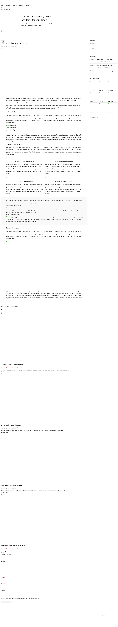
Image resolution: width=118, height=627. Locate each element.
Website (3, 590)
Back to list (3, 308)
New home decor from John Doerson (13, 546)
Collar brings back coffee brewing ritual (105, 71)
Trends (9, 303)
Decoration (4, 362)
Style (6, 303)
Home (2, 38)
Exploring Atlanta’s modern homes (12, 365)
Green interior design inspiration (11, 425)
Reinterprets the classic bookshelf (12, 485)
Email (3, 583)
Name (3, 577)
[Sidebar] (1, 625)
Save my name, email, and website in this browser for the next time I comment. (20, 598)
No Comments (107, 61)
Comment (3, 561)
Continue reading (5, 371)
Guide (2, 303)
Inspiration (4, 422)
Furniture (92, 48)
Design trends (8, 38)
